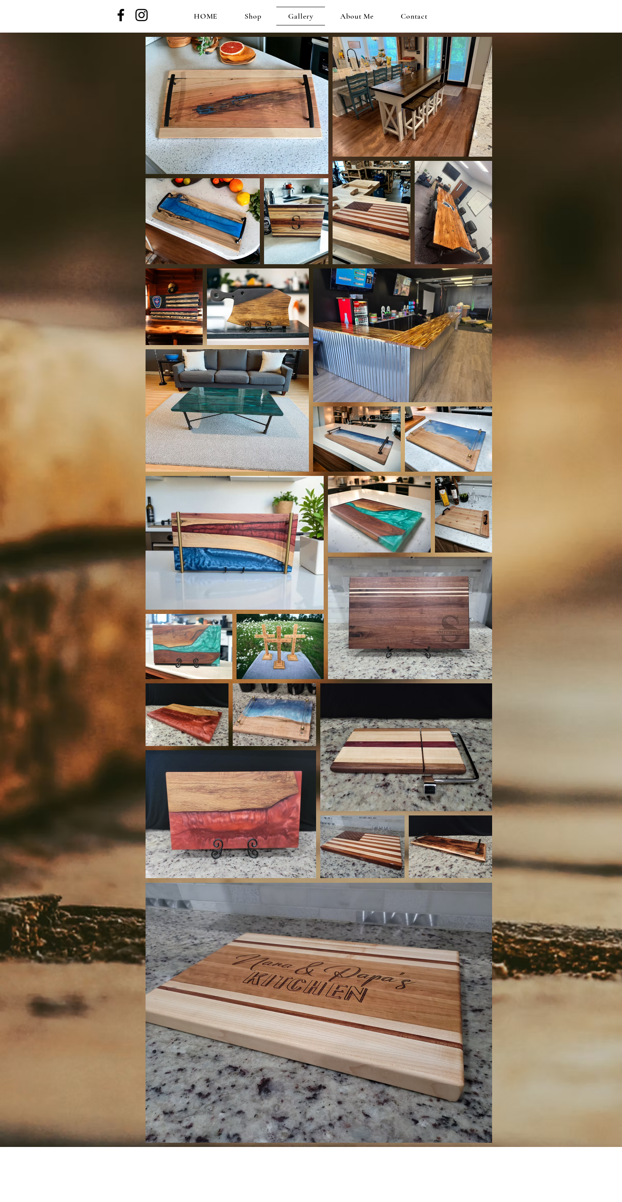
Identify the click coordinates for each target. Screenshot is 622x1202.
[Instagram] (141, 15)
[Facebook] (121, 15)
